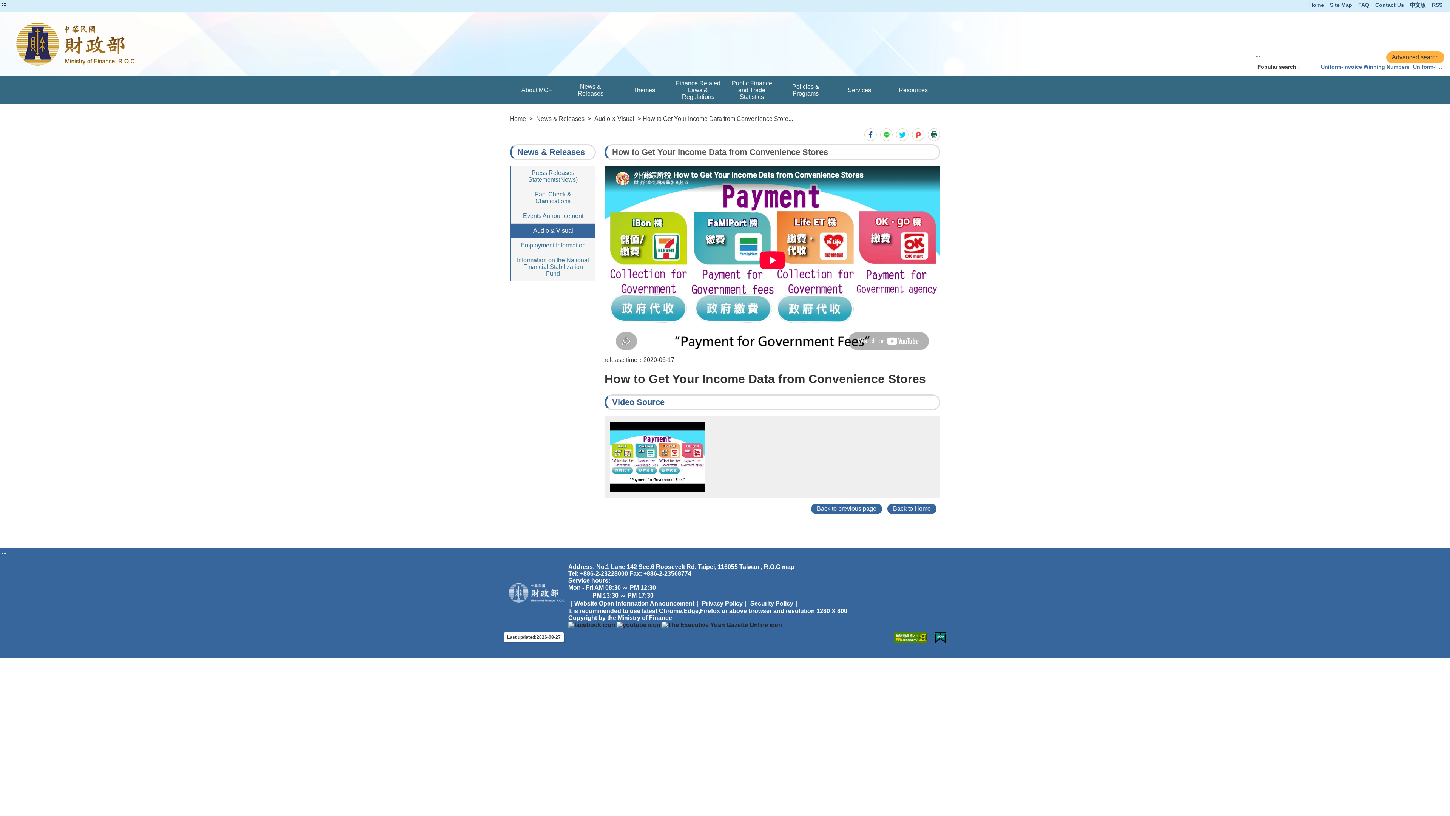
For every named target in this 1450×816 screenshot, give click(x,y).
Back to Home (912, 508)
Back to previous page (846, 508)
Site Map (1341, 5)
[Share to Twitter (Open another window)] (902, 134)
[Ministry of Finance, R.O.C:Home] (293, 44)
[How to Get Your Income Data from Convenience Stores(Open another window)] (657, 456)
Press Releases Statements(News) (553, 176)
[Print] (934, 134)
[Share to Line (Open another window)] (886, 134)
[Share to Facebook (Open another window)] (870, 134)
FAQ (1363, 5)
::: (4, 4)
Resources (913, 90)
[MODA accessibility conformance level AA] (910, 637)
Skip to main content (28, 4)
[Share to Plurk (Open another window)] (918, 134)
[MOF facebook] (591, 624)
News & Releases (590, 90)
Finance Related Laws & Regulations (698, 90)
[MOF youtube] (638, 624)
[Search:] (1309, 67)
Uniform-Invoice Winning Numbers (1365, 67)
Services (859, 90)
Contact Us (1389, 5)
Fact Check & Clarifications (553, 197)
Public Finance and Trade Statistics (752, 90)
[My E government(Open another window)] (940, 637)
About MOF (536, 90)
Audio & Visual (614, 119)
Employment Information (553, 245)
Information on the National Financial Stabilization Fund (553, 267)
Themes (644, 90)
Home (1316, 5)
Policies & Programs (805, 90)
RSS (1437, 5)
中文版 (1418, 5)
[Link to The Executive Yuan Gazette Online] (722, 624)
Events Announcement (553, 216)
